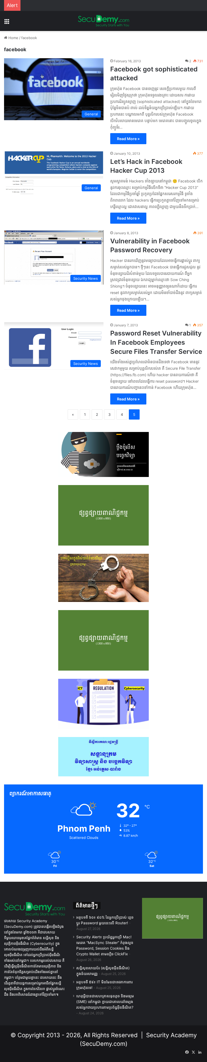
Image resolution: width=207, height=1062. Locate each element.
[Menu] (6, 23)
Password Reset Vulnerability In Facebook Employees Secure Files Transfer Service (156, 342)
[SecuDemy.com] (103, 21)
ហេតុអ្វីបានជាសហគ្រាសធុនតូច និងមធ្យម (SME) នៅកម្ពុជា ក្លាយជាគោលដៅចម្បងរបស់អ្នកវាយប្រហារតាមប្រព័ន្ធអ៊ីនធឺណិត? (105, 1001)
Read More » (128, 138)
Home (12, 38)
